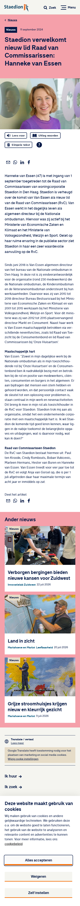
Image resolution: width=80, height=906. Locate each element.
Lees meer (22, 743)
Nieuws (12, 20)
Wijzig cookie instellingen (23, 759)
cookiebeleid (14, 844)
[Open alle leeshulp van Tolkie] (39, 145)
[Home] (16, 8)
